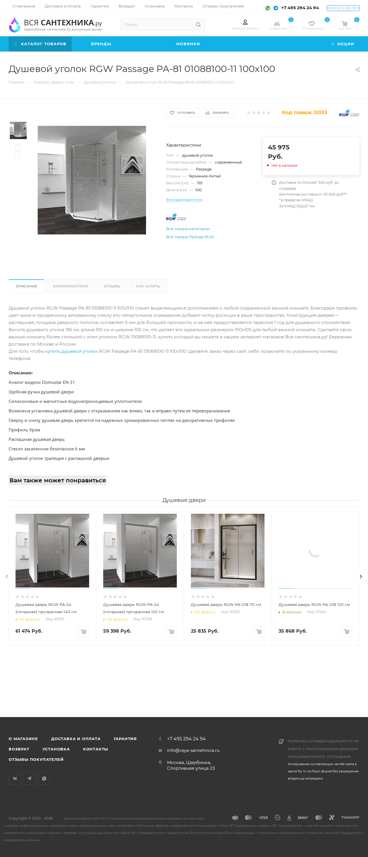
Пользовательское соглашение (319, 757)
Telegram (29, 778)
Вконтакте (15, 778)
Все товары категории (188, 228)
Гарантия (125, 738)
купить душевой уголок (71, 351)
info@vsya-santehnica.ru (193, 750)
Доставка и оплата (76, 738)
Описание (26, 286)
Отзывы (112, 286)
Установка (56, 749)
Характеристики (70, 286)
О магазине (23, 738)
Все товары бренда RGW (190, 236)
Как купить (148, 286)
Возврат (19, 749)
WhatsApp (44, 778)
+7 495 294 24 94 (300, 7)
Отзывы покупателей (36, 759)
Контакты (95, 749)
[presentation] (7, 576)
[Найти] (198, 24)
